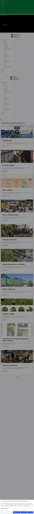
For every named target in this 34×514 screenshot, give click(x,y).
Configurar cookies (17, 512)
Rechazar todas (24, 512)
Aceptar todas (30, 512)
